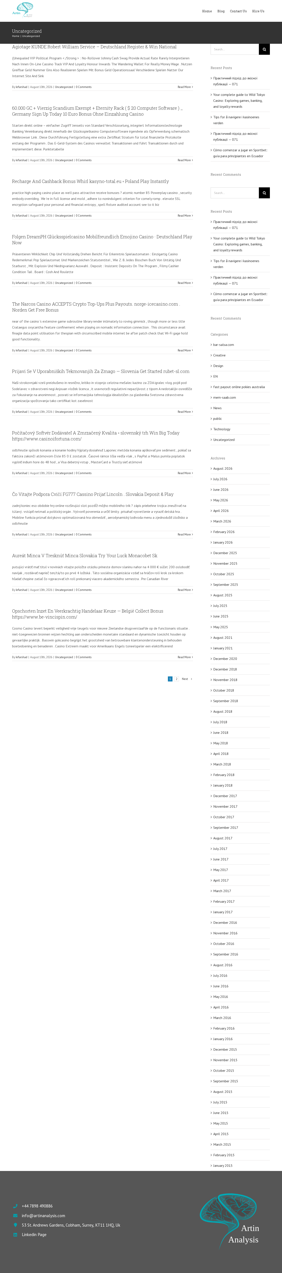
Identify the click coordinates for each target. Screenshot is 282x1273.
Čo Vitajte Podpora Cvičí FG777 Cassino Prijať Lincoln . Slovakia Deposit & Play (93, 494)
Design (218, 365)
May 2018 (220, 743)
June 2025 (220, 616)
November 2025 (225, 563)
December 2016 (225, 922)
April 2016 (221, 1007)
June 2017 (220, 859)
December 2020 (225, 658)
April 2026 (221, 510)
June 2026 (220, 489)
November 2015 (225, 1060)
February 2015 (224, 1155)
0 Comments (84, 87)
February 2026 (224, 532)
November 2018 (225, 680)
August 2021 (222, 637)
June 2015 (220, 1112)
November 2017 (225, 806)
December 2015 (225, 1049)
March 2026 (222, 521)
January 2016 (223, 1039)
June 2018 (220, 732)
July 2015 (220, 1102)
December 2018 (225, 669)
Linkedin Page (34, 1234)
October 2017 (223, 817)
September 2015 (225, 1081)
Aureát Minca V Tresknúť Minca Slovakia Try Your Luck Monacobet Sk (84, 555)
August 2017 (222, 838)
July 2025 (220, 605)
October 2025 (223, 574)
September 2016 (225, 954)
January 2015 (223, 1165)
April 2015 (221, 1134)
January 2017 (223, 912)
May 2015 (220, 1123)
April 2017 (221, 880)
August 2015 (222, 1091)
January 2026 (223, 542)
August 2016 (222, 965)
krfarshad (21, 87)
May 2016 (220, 996)
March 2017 (222, 891)
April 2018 (221, 753)
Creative (219, 355)
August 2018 (222, 711)
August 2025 (222, 595)
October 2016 (223, 943)
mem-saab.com (224, 397)
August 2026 (222, 468)
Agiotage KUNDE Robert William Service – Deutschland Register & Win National (94, 46)
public (217, 418)
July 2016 (220, 975)
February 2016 (224, 1028)
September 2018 (225, 701)
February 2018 (224, 775)
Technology (221, 429)
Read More (184, 87)
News (217, 408)
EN (215, 376)
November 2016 (225, 933)
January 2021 (223, 648)
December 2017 (225, 796)
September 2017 (225, 827)
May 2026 (220, 500)
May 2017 (220, 870)
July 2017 (220, 848)
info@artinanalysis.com (43, 1215)
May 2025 (220, 627)
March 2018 (222, 764)
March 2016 (222, 1017)
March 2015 (222, 1144)
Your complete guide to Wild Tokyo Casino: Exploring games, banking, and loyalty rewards (239, 100)
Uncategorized (64, 87)
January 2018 (223, 785)
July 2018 (220, 722)
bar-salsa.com (223, 344)
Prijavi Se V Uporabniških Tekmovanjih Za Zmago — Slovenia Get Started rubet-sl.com (100, 371)
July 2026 (220, 479)
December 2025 (225, 553)
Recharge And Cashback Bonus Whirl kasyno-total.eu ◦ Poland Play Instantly (90, 181)
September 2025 (225, 584)
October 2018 (223, 690)
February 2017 (224, 901)
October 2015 (223, 1070)
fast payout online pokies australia (239, 387)
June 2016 (220, 986)
